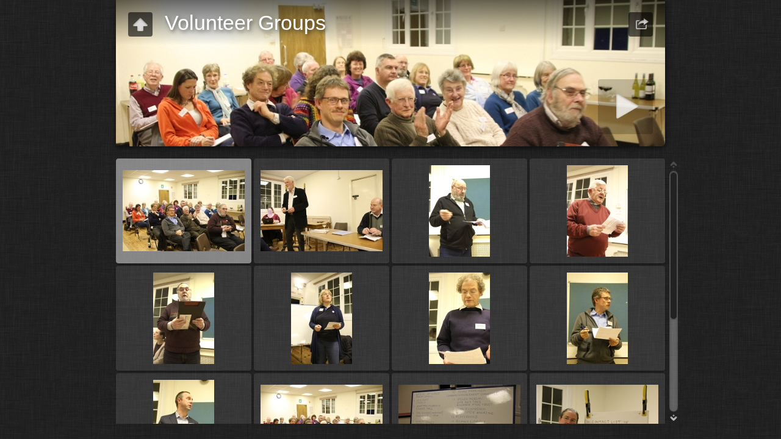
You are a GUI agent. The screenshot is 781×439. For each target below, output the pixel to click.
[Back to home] (140, 24)
